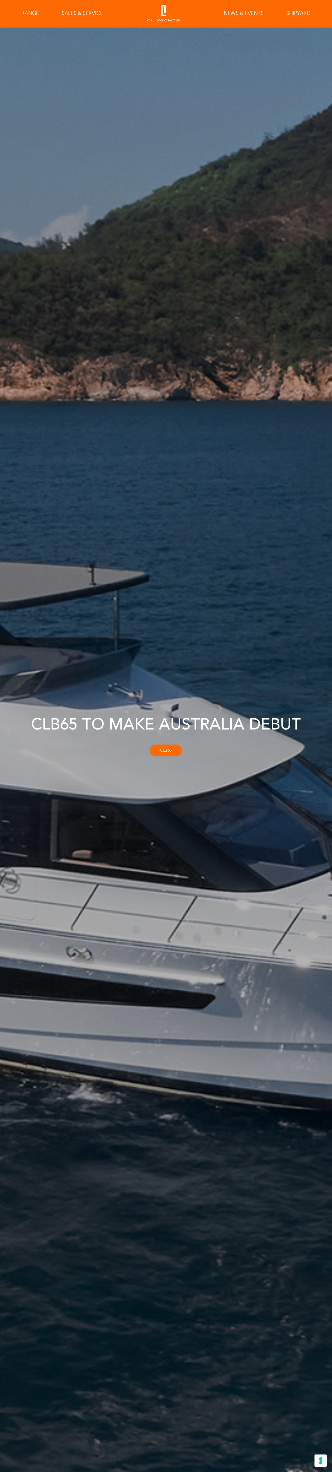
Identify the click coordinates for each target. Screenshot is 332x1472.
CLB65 (166, 750)
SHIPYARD (298, 13)
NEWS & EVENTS (244, 13)
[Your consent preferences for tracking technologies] (320, 1460)
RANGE (30, 13)
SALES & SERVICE (82, 13)
